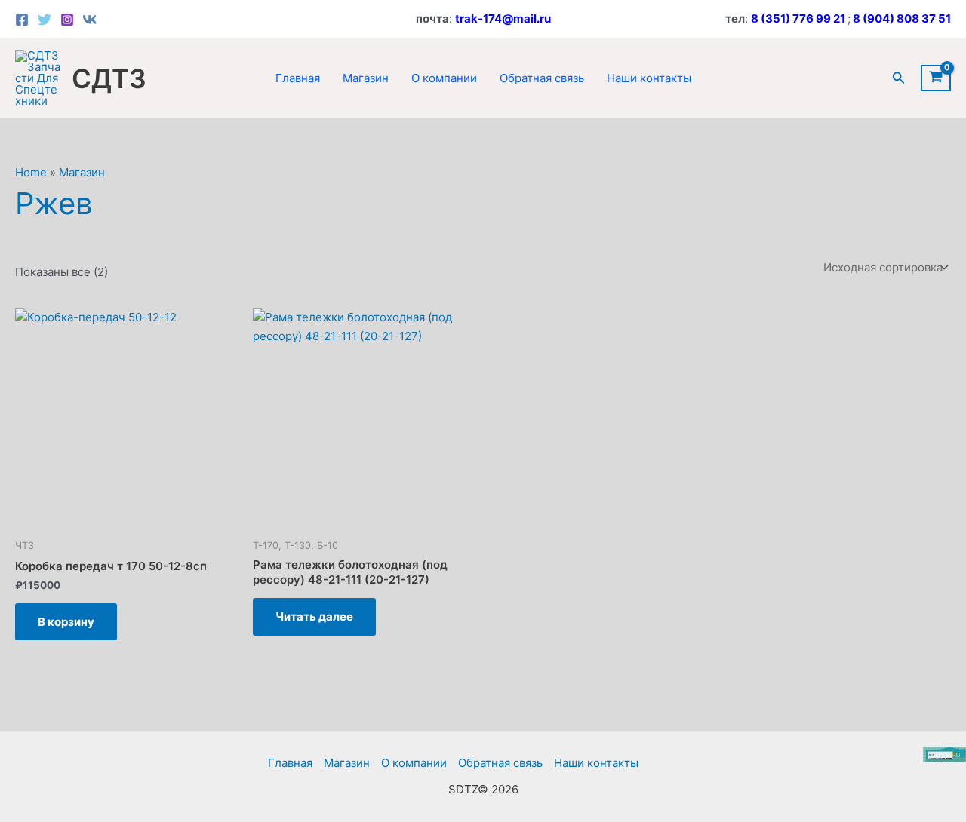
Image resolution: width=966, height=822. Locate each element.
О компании (444, 78)
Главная (297, 78)
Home (31, 172)
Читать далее (314, 616)
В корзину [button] (66, 622)
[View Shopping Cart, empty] (936, 78)
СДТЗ (109, 78)
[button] (899, 78)
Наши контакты (649, 78)
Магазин (366, 78)
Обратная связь (542, 78)
